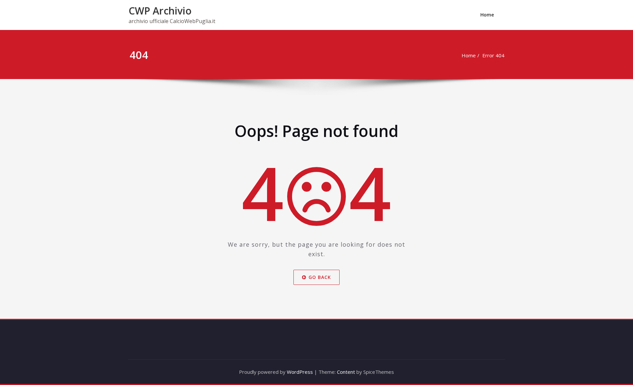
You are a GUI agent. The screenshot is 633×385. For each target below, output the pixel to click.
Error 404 (493, 55)
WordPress (300, 372)
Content (346, 372)
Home (487, 15)
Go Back (320, 277)
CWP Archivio (160, 10)
